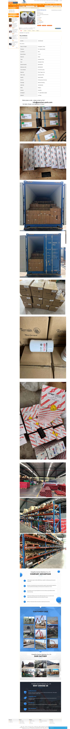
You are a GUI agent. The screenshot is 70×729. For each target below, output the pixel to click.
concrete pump (13, 4)
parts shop (29, 726)
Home (9, 4)
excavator (46, 4)
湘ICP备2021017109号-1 (39, 728)
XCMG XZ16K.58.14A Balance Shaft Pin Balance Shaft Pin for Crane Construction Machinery (15, 19)
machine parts (43, 726)
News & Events (55, 4)
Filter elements (47, 726)
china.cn (32, 726)
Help (42, 0)
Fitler (23, 726)
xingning (39, 726)
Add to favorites (51, 0)
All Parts (35, 0)
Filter (43, 4)
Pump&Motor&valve (23, 4)
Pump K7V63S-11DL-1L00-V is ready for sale (52, 2)
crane (18, 4)
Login (40, 0)
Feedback (44, 0)
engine (51, 4)
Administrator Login (45, 728)
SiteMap (47, 0)
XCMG (24, 32)
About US (10, 719)
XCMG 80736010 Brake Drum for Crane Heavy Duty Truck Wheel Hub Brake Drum (14, 25)
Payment (20, 719)
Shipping (30, 719)
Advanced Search (40, 6)
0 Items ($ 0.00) (48, 6)
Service (40, 719)
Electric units (29, 4)
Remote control (35, 4)
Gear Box (40, 4)
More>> (17, 47)
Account (59, 6)
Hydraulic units (36, 726)
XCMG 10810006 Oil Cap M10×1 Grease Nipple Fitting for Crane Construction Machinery (15, 31)
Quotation (60, 4)
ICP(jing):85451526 (33, 728)
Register (38, 0)
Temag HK (26, 726)
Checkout (55, 6)
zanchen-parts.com (26, 727)
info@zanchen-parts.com (27, 728)
